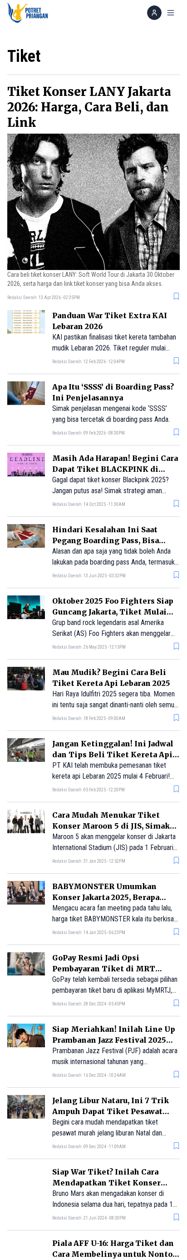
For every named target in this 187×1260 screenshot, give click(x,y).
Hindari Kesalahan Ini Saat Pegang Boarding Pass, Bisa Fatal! (105, 540)
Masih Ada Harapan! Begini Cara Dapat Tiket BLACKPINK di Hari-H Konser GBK (115, 469)
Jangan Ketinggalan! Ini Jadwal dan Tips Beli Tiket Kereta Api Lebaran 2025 (112, 754)
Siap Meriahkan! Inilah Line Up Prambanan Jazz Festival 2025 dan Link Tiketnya (113, 1040)
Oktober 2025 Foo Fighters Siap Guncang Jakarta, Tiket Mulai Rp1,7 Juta (112, 611)
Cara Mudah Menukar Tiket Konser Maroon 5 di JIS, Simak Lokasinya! (111, 825)
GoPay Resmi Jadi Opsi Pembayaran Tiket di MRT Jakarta (103, 968)
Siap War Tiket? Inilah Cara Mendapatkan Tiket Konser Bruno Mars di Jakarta (106, 1182)
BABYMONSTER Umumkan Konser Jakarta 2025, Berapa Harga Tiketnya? (105, 897)
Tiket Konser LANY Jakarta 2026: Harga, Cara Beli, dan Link (89, 107)
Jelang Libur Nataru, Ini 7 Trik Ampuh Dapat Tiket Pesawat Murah (110, 1111)
